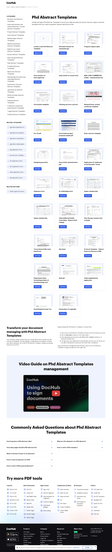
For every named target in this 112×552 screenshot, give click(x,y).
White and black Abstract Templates (15, 96)
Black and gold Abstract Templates (15, 59)
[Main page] (11, 3)
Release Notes (44, 544)
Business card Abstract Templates (14, 20)
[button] (56, 393)
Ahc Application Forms (16, 161)
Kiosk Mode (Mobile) (46, 506)
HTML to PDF (14, 510)
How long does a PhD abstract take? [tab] (19, 441)
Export (95, 507)
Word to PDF (13, 489)
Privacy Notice (44, 536)
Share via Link (64, 493)
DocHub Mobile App (62, 534)
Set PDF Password (99, 496)
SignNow (59, 540)
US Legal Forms (61, 538)
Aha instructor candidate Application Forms (18, 155)
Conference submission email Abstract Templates (15, 107)
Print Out (96, 514)
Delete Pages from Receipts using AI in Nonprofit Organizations (18, 191)
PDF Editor (26, 532)
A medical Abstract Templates (13, 67)
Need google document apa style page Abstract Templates (16, 79)
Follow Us (94, 536)
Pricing (25, 540)
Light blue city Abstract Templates (14, 91)
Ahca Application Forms (16, 166)
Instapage (60, 544)
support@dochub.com (96, 528)
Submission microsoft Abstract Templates (14, 85)
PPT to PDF (13, 503)
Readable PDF (98, 500)
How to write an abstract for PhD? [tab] (18, 460)
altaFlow (59, 542)
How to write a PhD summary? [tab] (67, 447)
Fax (61, 500)
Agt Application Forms (16, 149)
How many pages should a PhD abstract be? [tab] (22, 447)
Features (25, 544)
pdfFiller (59, 536)
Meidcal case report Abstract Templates (13, 50)
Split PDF (29, 503)
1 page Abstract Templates (16, 111)
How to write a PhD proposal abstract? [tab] (20, 466)
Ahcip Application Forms (16, 172)
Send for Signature (48, 493)
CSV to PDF (13, 507)
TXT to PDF (13, 493)
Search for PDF (98, 503)
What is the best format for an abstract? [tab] (21, 453)
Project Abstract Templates (16, 32)
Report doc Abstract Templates (13, 73)
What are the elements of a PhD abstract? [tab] (71, 441)
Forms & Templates (29, 534)
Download (97, 510)
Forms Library (27, 542)
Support (42, 542)
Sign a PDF (46, 489)
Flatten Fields (30, 500)
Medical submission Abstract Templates (13, 45)
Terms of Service (45, 534)
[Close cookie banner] (95, 546)
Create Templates (65, 507)
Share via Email (64, 496)
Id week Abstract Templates (16, 114)
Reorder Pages (31, 514)
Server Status (27, 538)
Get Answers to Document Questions (81, 503)
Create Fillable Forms (64, 511)
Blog (58, 532)
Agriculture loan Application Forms (18, 133)
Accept (87, 547)
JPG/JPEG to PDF (14, 500)
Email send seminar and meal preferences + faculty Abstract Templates (16, 27)
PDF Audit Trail (98, 489)
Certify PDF (97, 493)
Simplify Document (82, 493)
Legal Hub (43, 538)
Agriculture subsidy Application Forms (18, 144)
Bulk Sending (47, 510)
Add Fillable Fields (31, 496)
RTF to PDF (13, 514)
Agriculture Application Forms (18, 127)
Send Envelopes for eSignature (48, 497)
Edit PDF (29, 489)
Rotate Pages (30, 510)
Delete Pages (30, 517)
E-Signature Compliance (47, 540)
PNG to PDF (13, 496)
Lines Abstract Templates (15, 35)
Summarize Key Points (81, 497)
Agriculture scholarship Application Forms (18, 138)
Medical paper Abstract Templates (14, 39)
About (42, 532)
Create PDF (30, 493)
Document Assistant (82, 489)
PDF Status (63, 503)
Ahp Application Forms (16, 178)
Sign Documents (28, 536)
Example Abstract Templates (13, 102)
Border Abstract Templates (16, 54)
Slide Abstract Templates (15, 63)
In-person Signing (48, 502)
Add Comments (64, 489)
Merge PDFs (30, 507)
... (76, 547)
